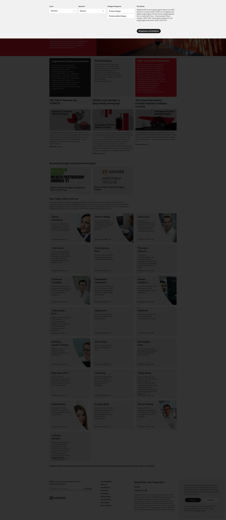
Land (51, 6)
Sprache (82, 6)
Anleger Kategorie (114, 6)
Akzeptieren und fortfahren (149, 31)
